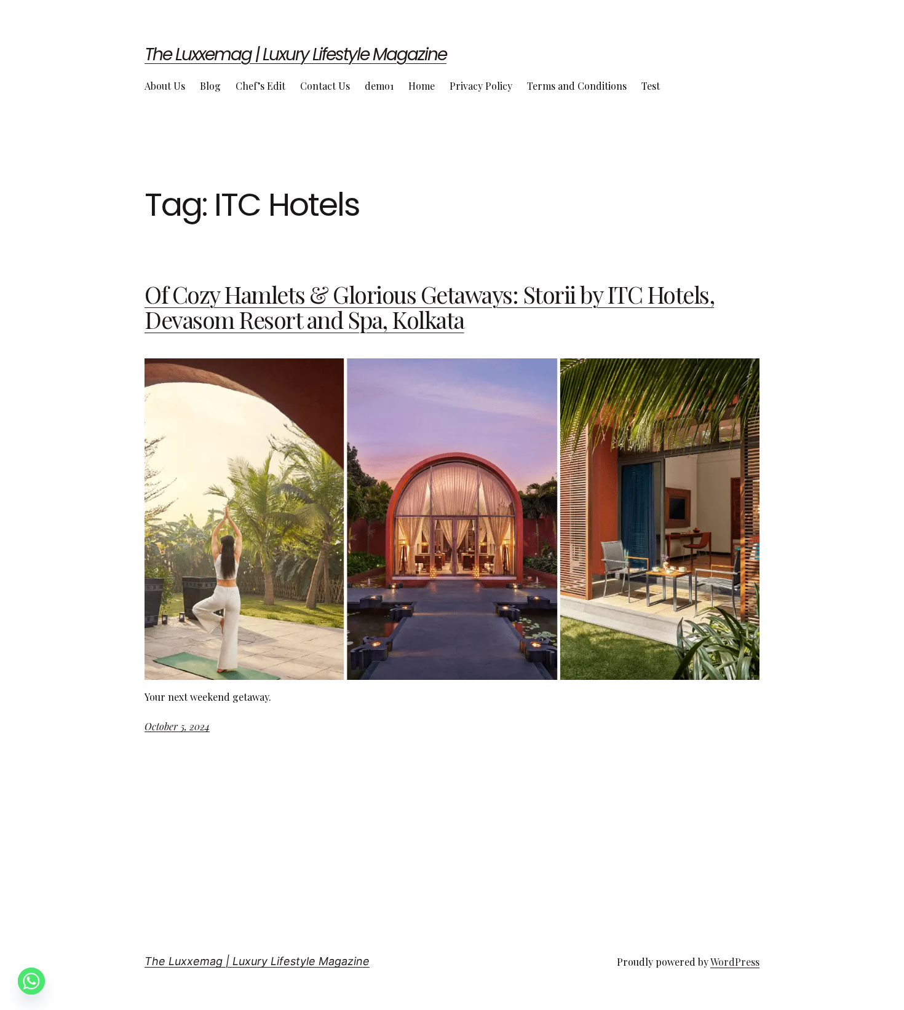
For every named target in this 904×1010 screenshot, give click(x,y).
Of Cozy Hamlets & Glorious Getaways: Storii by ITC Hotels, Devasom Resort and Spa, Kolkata (429, 307)
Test (650, 85)
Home (421, 85)
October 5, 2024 (177, 726)
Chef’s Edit (260, 85)
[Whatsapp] (31, 981)
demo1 (379, 85)
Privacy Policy (481, 85)
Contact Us (325, 85)
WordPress (734, 961)
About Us (165, 85)
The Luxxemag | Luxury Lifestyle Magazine (295, 54)
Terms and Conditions (577, 85)
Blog (210, 85)
